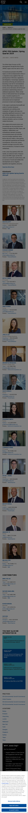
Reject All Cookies (14, 805)
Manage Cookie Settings (14, 801)
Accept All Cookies (14, 810)
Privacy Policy (5, 783)
